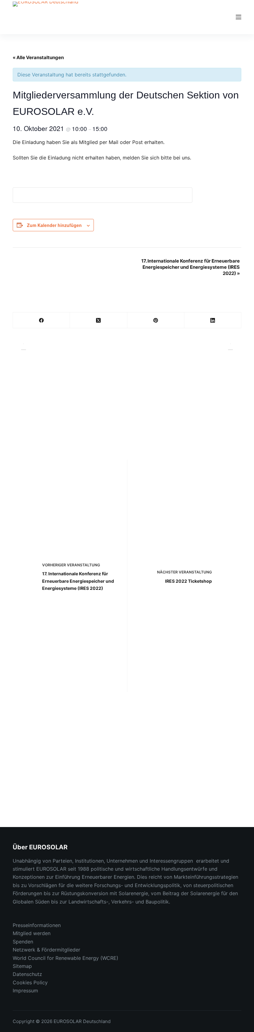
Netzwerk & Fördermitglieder (46, 950)
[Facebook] (41, 320)
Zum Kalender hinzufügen (54, 225)
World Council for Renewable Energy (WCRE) (65, 958)
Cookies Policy (30, 982)
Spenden (23, 941)
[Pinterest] (155, 320)
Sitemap (22, 966)
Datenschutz (27, 974)
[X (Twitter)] (98, 320)
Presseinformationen (37, 925)
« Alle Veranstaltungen (38, 57)
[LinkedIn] (212, 320)
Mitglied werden (31, 933)
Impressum (25, 990)
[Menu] (238, 17)
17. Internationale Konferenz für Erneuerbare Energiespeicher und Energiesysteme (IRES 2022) (190, 267)
